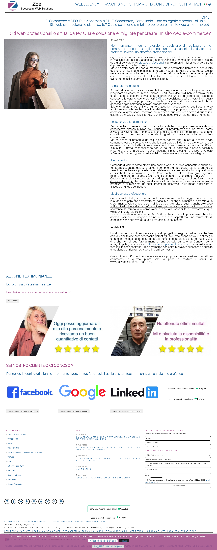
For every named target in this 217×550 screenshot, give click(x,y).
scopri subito (13, 301)
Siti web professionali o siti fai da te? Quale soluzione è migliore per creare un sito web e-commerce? (129, 24)
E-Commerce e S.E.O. (16, 466)
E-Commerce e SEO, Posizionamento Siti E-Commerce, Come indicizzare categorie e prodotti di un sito (127, 21)
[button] (207, 4)
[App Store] (6, 501)
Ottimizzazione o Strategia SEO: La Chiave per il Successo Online (108, 459)
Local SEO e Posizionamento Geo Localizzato (25, 452)
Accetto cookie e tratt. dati (103, 540)
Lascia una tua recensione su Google (74, 411)
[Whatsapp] (54, 501)
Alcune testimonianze (29, 276)
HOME (204, 17)
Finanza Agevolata (14, 484)
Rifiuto (124, 540)
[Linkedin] (40, 501)
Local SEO (173, 531)
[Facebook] (13, 501)
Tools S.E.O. (12, 443)
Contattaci (190, 4)
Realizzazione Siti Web (17, 531)
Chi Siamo (138, 4)
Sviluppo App (13, 439)
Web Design (12, 470)
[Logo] (30, 6)
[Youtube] (61, 501)
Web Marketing (13, 448)
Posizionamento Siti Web (17, 434)
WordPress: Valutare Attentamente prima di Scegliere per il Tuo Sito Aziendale (108, 449)
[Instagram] (34, 501)
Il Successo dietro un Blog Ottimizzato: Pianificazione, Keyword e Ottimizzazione (108, 438)
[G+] (20, 501)
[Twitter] (47, 501)
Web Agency (87, 4)
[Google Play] (27, 501)
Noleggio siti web (14, 475)
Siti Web (11, 457)
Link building (83, 469)
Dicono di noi (163, 4)
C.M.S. (10, 461)
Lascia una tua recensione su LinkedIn (126, 411)
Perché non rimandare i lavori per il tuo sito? (103, 478)
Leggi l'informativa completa (108, 546)
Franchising (114, 4)
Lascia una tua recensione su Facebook (23, 411)
